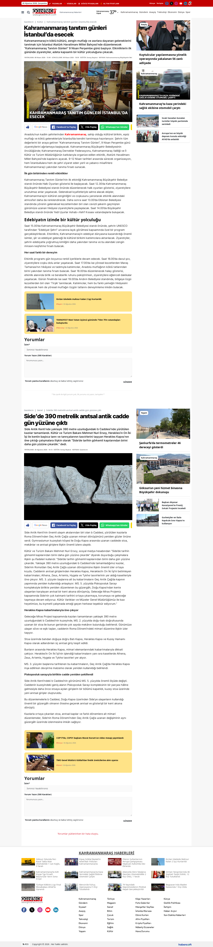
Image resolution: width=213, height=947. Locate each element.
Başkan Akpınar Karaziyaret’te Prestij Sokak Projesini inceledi (174, 505)
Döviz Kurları (142, 915)
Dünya (82, 927)
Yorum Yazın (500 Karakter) (38, 355)
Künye (152, 3)
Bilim (109, 910)
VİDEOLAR (71, 3)
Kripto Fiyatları (143, 923)
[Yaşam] (163, 423)
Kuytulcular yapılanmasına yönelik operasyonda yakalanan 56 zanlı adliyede (163, 59)
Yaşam (82, 931)
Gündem (83, 902)
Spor (81, 915)
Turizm (110, 919)
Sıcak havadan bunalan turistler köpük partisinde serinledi (175, 121)
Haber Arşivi (170, 910)
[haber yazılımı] (185, 944)
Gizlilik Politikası (172, 902)
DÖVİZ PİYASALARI (89, 3)
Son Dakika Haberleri (175, 915)
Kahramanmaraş (75, 134)
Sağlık (110, 927)
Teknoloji (83, 919)
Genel (40, 410)
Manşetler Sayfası (144, 906)
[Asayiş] (163, 35)
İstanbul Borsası (143, 910)
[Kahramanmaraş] (163, 84)
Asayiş (82, 910)
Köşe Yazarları (142, 898)
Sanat (110, 906)
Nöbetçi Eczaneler (144, 927)
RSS (26, 944)
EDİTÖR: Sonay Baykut (89, 57)
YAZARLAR (57, 3)
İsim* (27, 344)
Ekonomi (83, 923)
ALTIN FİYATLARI (111, 3)
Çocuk (110, 915)
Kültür (40, 21)
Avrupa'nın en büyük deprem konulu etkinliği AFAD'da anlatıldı (174, 136)
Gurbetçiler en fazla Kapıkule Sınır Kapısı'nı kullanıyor (173, 520)
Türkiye (111, 898)
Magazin (111, 902)
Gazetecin (29, 21)
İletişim (160, 3)
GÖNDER (127, 382)
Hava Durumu (142, 931)
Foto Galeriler (142, 902)
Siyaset (82, 906)
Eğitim (110, 923)
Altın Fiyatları (142, 919)
